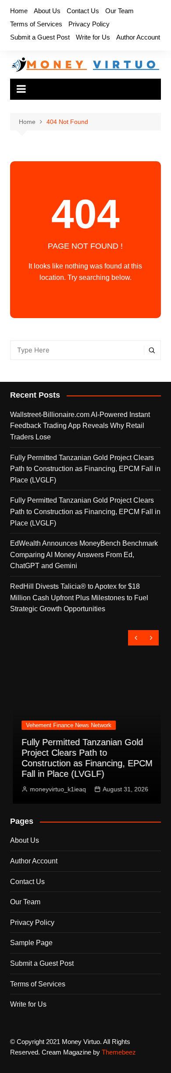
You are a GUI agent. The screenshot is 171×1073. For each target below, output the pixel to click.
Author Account (138, 37)
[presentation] (135, 637)
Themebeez (119, 1052)
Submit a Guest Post (40, 37)
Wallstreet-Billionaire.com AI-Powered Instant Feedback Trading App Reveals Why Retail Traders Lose (80, 426)
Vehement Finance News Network (66, 725)
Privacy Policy (89, 24)
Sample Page (31, 942)
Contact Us (83, 10)
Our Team (119, 10)
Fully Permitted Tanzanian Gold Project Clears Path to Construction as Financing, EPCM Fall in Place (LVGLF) (85, 469)
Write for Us (93, 37)
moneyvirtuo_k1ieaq (55, 789)
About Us (47, 10)
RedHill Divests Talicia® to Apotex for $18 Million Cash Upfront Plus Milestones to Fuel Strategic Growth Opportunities (79, 598)
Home (19, 10)
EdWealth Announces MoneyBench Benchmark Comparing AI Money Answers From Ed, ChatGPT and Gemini (84, 554)
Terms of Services (36, 24)
